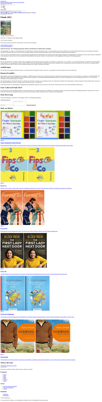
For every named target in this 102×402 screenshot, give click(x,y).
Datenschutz (6, 395)
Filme (5, 2)
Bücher (2, 2)
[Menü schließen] (4, 9)
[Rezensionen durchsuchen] (1, 7)
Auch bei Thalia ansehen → (7, 46)
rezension (3, 1)
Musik (8, 2)
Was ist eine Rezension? (8, 387)
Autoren (5, 388)
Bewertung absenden (31, 105)
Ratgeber (22, 2)
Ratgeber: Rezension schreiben (10, 386)
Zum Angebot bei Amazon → (7, 45)
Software (15, 2)
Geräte (18, 2)
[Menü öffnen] (3, 7)
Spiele (11, 2)
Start (2, 13)
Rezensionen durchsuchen (6, 3)
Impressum (5, 394)
